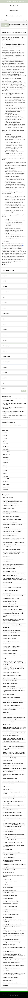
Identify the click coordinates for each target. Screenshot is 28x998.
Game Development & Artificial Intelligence (12, 549)
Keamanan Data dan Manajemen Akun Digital (12, 624)
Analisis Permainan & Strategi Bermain (11, 505)
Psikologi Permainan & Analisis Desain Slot (12, 812)
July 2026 (5, 433)
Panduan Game (6, 712)
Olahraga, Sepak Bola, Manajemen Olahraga (12, 675)
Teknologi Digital (6, 911)
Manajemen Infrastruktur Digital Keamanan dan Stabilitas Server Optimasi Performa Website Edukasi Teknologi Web (14, 663)
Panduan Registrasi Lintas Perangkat (11, 735)
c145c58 (5, 50)
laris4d (4, 658)
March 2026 (5, 443)
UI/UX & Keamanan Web (8, 980)
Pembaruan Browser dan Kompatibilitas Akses (13, 763)
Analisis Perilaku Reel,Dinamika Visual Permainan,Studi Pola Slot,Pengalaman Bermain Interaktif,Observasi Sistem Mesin (13, 502)
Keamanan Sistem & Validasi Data (10, 650)
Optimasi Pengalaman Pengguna (10, 678)
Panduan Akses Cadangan (8, 694)
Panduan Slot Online (7, 743)
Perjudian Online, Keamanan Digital (10, 778)
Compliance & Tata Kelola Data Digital (11, 516)
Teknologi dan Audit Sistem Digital (10, 903)
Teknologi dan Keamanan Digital (10, 906)
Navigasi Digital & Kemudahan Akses (11, 672)
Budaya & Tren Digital (7, 513)
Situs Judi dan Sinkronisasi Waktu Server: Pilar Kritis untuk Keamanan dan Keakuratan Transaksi (13, 46)
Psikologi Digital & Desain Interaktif (10, 809)
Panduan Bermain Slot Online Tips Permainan (12, 700)
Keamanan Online (6, 643)
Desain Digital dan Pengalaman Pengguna (12, 519)
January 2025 (5, 481)
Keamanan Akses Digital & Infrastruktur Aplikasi (13, 609)
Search (3, 388)
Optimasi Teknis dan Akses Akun (10, 680)
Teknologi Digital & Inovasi (8, 917)
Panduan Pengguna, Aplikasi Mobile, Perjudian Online (14, 732)
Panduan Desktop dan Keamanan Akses (11, 705)
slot (3, 297)
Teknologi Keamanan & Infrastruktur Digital (12, 942)
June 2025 (5, 468)
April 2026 (5, 441)
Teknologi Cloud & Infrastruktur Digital (11, 901)
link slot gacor (6, 292)
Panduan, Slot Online (7, 760)
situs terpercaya (6, 345)
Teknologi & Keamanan (8, 887)
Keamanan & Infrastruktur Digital (10, 601)
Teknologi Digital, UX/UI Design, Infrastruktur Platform (14, 931)
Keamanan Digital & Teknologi (9, 638)
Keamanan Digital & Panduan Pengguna (11, 632)
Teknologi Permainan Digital (9, 944)
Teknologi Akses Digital (8, 898)
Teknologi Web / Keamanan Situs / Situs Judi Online (14, 959)
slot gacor (5, 340)
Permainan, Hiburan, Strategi (9, 798)
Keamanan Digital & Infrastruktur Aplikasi (12, 630)
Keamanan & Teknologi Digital (9, 604)
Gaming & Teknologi (7, 561)
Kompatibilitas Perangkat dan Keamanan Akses (13, 656)
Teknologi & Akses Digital (8, 867)
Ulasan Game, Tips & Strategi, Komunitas (11, 983)
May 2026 (5, 438)
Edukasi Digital (6, 527)
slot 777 (4, 324)
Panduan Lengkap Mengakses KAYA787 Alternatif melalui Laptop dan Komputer (14, 1)
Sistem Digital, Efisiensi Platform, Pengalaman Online (14, 818)
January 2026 (5, 449)
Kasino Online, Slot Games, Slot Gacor (11, 598)
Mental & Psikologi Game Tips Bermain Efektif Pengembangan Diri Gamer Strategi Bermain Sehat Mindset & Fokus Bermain (13, 668)
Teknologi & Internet (7, 884)
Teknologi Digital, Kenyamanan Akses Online (12, 924)
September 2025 (6, 460)
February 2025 (6, 478)
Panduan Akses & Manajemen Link (10, 683)
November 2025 (6, 454)
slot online (5, 335)
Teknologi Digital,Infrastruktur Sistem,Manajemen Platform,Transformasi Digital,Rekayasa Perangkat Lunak (13, 935)
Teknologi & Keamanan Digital (9, 890)
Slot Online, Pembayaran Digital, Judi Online (12, 842)
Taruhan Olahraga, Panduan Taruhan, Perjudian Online (14, 864)
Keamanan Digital (6, 627)
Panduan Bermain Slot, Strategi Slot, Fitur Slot (13, 702)
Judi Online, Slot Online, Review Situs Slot (12, 587)
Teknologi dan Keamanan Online (10, 909)
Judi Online (5, 585)
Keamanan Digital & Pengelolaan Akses (11, 635)
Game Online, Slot (6, 556)
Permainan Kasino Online (8, 783)
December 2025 (6, 451)
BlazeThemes (15, 995)
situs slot (5, 329)
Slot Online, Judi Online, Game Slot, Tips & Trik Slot (14, 834)
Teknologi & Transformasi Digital (10, 895)
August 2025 (5, 462)
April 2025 (5, 473)
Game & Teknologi (7, 546)
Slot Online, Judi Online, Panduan (10, 837)
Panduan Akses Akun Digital (9, 686)
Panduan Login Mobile (7, 724)
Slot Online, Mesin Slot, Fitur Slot (10, 839)
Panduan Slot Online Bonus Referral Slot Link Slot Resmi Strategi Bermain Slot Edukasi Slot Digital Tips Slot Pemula (14, 748)
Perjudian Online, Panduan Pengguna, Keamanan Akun (14, 781)
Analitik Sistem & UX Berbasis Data (10, 511)
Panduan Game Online (7, 715)
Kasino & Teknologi (7, 593)
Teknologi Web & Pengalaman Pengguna (11, 962)
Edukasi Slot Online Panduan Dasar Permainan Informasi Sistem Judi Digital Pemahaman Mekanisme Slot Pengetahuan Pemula (13, 532)
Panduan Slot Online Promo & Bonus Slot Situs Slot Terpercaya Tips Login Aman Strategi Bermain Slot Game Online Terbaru (14, 754)
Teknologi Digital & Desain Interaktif (10, 914)
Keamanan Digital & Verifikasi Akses (10, 641)
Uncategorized (6, 985)
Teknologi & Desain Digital (8, 872)
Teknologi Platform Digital (8, 951)
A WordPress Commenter (8, 425)
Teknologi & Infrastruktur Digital (9, 882)
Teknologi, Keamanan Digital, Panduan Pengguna (13, 965)
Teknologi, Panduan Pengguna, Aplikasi (11, 968)
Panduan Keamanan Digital (8, 721)
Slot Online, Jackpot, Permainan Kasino (11, 829)
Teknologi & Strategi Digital (9, 892)
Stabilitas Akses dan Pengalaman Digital (11, 852)
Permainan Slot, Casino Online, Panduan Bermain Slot (14, 796)
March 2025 (5, 476)
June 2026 (5, 435)
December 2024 (6, 484)
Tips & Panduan (6, 970)
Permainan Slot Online (7, 789)
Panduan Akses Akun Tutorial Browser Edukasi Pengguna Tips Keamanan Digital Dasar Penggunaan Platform (14, 690)
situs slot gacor (6, 313)
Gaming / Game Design (8, 559)
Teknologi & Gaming (7, 879)
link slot (4, 308)
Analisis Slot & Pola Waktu (8, 508)
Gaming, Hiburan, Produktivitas (9, 568)
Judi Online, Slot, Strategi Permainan (10, 590)
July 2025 (5, 465)
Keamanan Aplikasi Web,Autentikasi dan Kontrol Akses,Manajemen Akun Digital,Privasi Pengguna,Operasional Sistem (13, 621)
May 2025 (5, 470)
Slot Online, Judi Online (8, 831)
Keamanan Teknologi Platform (9, 653)
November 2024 (6, 487)
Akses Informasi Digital (8, 497)
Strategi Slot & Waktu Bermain (9, 857)
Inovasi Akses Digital (7, 582)
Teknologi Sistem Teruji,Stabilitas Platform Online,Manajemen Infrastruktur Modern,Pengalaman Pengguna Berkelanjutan (14, 956)
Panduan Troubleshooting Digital (10, 757)
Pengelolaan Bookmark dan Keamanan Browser (13, 765)
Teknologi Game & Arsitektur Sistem (10, 939)
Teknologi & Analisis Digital (9, 869)
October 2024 (5, 489)
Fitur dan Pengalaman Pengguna (10, 535)
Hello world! (18, 425)
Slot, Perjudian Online (7, 849)
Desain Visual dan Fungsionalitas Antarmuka (12, 524)
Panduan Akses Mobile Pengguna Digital (11, 697)
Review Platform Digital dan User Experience (12, 815)
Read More (4, 264)
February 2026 (6, 446)
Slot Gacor (5, 302)
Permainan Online (6, 786)
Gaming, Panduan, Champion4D (9, 571)
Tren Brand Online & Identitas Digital (10, 977)
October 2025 (5, 457)
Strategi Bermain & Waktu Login (9, 854)
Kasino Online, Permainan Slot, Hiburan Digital (13, 595)
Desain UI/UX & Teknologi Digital (10, 522)
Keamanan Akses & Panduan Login (10, 606)
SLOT (4, 820)
